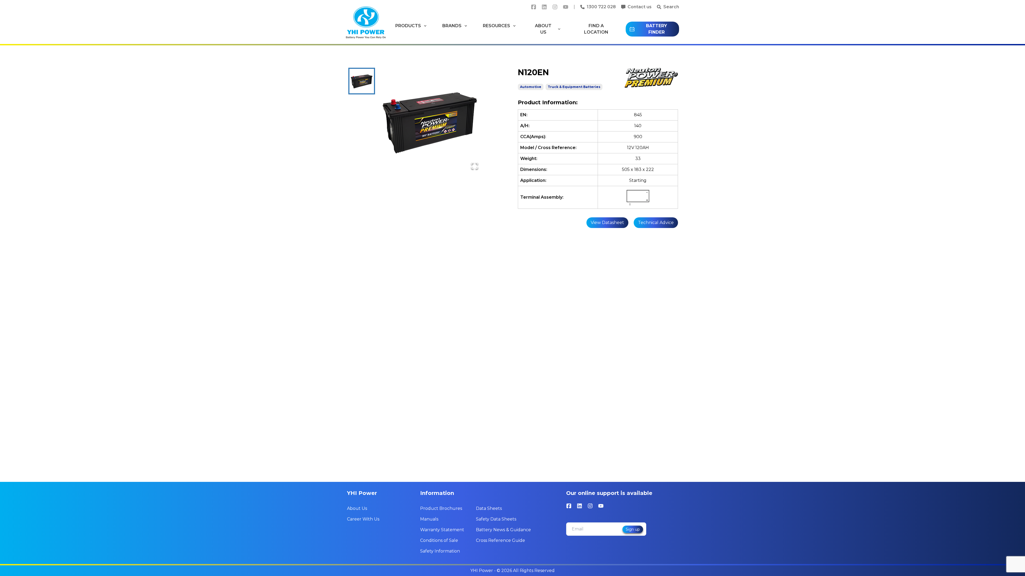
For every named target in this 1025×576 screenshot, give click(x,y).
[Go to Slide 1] (361, 81)
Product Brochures (441, 508)
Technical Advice (656, 222)
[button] (430, 121)
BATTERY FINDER (656, 29)
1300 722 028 (601, 6)
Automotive (530, 87)
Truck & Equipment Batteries (574, 87)
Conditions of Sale (439, 540)
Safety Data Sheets (496, 519)
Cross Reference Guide (500, 540)
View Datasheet (607, 222)
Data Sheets (489, 508)
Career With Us (363, 519)
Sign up (633, 529)
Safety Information (440, 551)
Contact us (640, 6)
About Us (357, 508)
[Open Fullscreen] (475, 166)
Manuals (429, 519)
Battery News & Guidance (503, 529)
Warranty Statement (442, 529)
